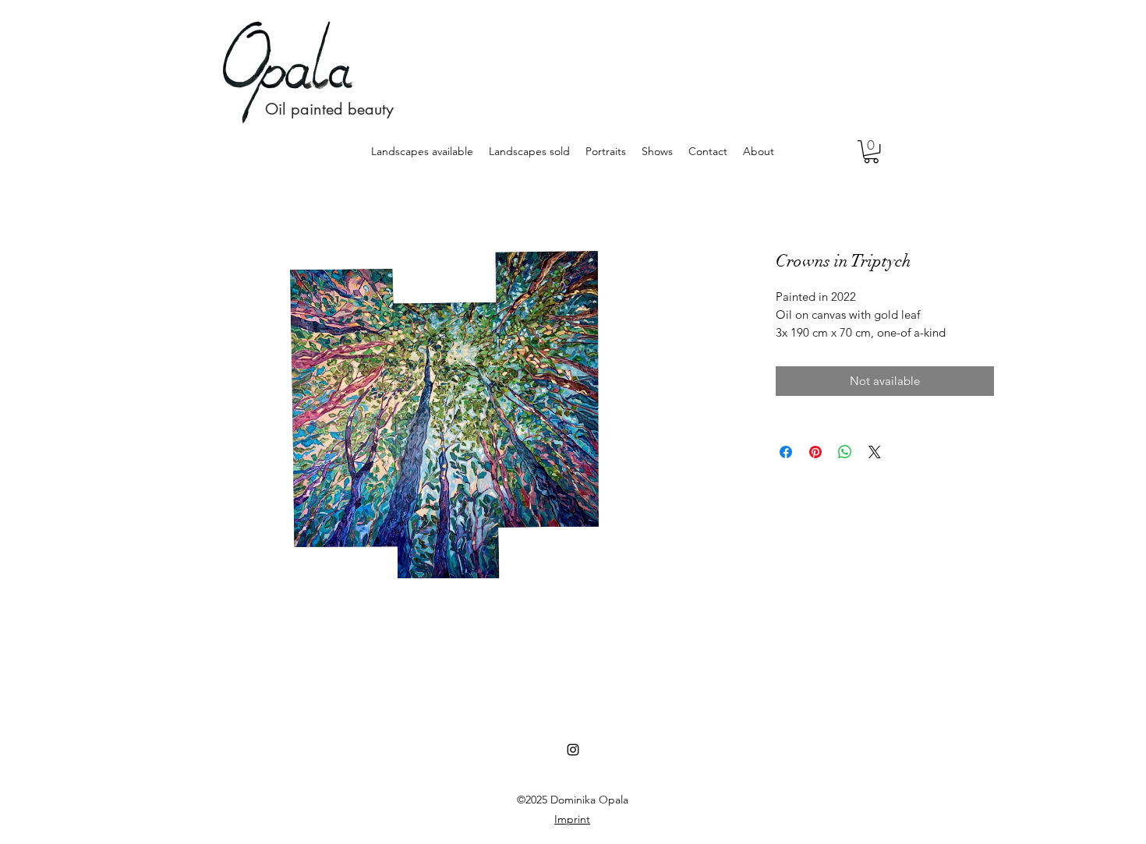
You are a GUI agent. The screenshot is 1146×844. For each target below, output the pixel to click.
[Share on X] (874, 452)
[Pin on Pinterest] (815, 452)
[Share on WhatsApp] (845, 452)
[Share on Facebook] (785, 452)
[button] (871, 151)
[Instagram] (573, 749)
